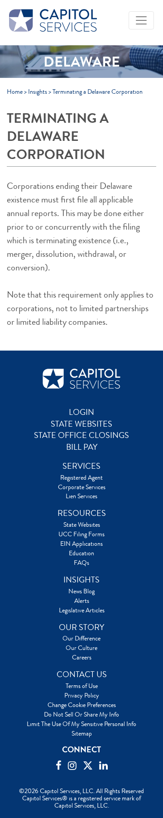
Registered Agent (81, 477)
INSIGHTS (81, 580)
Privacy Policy (81, 695)
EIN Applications (81, 543)
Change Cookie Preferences (82, 704)
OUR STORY (81, 627)
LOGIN (81, 412)
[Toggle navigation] (141, 20)
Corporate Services (81, 486)
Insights (37, 91)
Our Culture (81, 647)
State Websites (81, 524)
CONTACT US (82, 674)
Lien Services (81, 495)
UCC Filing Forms (81, 534)
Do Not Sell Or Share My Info (81, 714)
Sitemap (82, 733)
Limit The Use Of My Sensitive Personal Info (81, 723)
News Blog (81, 591)
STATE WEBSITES (81, 424)
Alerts (81, 600)
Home (15, 91)
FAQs (81, 562)
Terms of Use (82, 685)
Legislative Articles (82, 610)
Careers (81, 657)
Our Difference (81, 638)
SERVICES (81, 466)
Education (81, 553)
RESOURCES (82, 513)
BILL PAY (81, 447)
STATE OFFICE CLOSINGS (81, 435)
